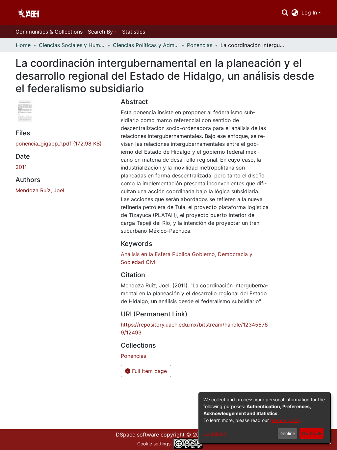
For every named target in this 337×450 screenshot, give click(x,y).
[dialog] (264, 418)
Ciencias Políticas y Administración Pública (146, 45)
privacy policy (285, 420)
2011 (21, 167)
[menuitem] (295, 12)
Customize (214, 433)
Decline (287, 433)
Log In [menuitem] (309, 12)
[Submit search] (285, 12)
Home (23, 45)
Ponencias (199, 45)
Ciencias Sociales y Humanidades (72, 45)
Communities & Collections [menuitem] (49, 31)
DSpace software (137, 434)
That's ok (311, 433)
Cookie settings (153, 443)
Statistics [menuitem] (133, 31)
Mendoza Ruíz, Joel (39, 190)
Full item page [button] (148, 371)
